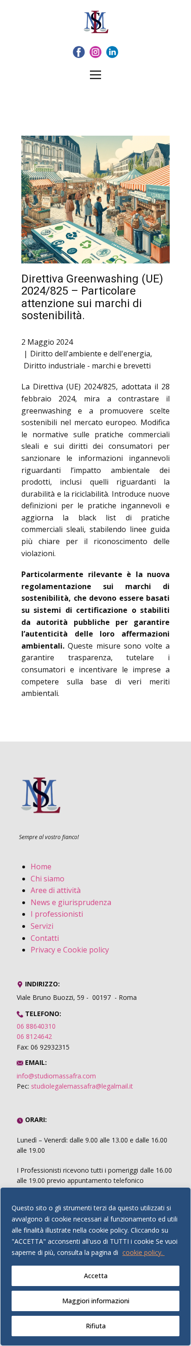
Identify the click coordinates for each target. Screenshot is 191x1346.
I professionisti (57, 914)
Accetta (96, 1275)
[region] (95, 1266)
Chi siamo (47, 878)
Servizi (42, 926)
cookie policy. (143, 1252)
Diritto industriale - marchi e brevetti (87, 366)
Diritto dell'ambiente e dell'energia (90, 353)
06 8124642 (34, 1036)
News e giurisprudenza (71, 902)
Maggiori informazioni (95, 1300)
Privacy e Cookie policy (70, 950)
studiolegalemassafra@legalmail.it (82, 1086)
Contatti (45, 938)
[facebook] (79, 52)
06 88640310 (36, 1026)
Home (41, 866)
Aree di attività (56, 890)
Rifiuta (96, 1325)
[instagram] (95, 52)
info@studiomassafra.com (56, 1075)
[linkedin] (112, 52)
